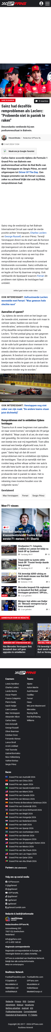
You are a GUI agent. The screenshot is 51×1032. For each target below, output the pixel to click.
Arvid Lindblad (11, 746)
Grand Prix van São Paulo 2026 (22, 850)
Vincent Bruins (14, 138)
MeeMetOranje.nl (34, 991)
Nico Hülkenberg (12, 757)
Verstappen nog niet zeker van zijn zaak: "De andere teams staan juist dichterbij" (25, 409)
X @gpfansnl (11, 885)
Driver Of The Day (28, 172)
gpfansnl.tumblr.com (16, 907)
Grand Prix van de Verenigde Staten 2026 (27, 843)
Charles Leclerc (38, 232)
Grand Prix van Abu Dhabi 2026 (23, 861)
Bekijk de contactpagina (14, 965)
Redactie (9, 1001)
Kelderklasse (32, 988)
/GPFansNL (13, 893)
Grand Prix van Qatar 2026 (21, 857)
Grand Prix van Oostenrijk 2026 (22, 806)
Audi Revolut (32, 691)
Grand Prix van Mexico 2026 (21, 846)
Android (25, 1008)
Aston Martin (32, 687)
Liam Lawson (11, 709)
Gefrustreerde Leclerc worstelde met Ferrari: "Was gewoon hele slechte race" (24, 301)
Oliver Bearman (12, 731)
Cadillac (30, 695)
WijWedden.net (11, 988)
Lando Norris (11, 691)
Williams (30, 720)
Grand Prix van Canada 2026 (21, 795)
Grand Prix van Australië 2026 (22, 777)
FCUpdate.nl (10, 980)
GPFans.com (32, 980)
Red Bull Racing (34, 717)
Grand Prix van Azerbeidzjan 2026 (24, 832)
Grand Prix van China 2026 (21, 781)
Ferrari (40, 275)
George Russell (13, 236)
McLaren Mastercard (36, 706)
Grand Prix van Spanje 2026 (21, 828)
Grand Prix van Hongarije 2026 (22, 817)
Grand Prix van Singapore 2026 (22, 839)
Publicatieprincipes (14, 1011)
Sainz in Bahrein (7, 100)
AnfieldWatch (11, 991)
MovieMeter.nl (11, 984)
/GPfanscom (13, 882)
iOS (31, 1008)
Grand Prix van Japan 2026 (21, 784)
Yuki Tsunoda (11, 750)
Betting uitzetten (13, 1008)
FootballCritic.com (35, 977)
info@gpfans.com (13, 939)
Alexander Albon (12, 717)
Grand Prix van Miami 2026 (21, 792)
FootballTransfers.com (15, 977)
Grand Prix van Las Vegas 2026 (23, 854)
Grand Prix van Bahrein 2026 (21, 835)
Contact (31, 1001)
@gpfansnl (12, 889)
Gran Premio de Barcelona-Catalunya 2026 (28, 802)
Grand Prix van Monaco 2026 (22, 799)
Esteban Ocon (11, 735)
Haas (29, 702)
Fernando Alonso (12, 739)
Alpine (29, 684)
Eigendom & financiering (16, 1015)
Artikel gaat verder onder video (25, 291)
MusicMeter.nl (33, 984)
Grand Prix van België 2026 (21, 813)
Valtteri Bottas (11, 761)
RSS (24, 1001)
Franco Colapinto (13, 698)
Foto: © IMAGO (7, 95)
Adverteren (10, 1005)
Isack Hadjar (10, 706)
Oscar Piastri (11, 695)
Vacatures (29, 1005)
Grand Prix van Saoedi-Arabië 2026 (24, 788)
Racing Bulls (32, 713)
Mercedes (31, 709)
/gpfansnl (11, 900)
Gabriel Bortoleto (12, 753)
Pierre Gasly (10, 702)
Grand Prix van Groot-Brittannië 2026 (25, 810)
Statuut (20, 1005)
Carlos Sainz (10, 720)
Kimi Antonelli (11, 724)
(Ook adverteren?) (20, 868)
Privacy (18, 1001)
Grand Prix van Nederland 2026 (23, 821)
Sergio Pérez (38, 495)
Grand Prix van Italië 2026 (20, 824)
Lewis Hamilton (12, 684)
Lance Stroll (10, 742)
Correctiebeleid (30, 1011)
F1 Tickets (32, 1015)
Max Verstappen (10, 495)
